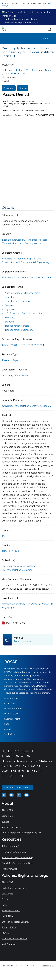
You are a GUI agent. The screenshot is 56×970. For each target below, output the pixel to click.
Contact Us (9, 734)
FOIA (4, 904)
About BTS (7, 810)
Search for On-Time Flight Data (17, 863)
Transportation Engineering (19, 329)
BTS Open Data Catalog (14, 852)
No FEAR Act (8, 916)
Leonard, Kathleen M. (17, 70)
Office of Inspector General (15, 921)
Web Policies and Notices (14, 938)
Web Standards (10, 944)
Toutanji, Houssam (14, 73)
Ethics (5, 899)
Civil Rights (7, 893)
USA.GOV (30, 965)
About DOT (7, 882)
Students (9, 321)
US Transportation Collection (17, 570)
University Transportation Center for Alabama (26, 277)
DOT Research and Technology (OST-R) (21, 832)
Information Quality (11, 910)
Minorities (10, 317)
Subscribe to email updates (17, 787)
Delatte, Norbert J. (34, 243)
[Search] (50, 29)
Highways (10, 309)
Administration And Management (22, 293)
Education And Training (17, 301)
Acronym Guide (9, 868)
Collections (9, 703)
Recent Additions (13, 708)
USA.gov (6, 933)
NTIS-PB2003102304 (32, 345)
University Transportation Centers (20, 566)
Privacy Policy (9, 927)
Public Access (11, 713)
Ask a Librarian (9, 846)
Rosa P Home (11, 698)
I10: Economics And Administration (24, 313)
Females (9, 305)
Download (8, 88)
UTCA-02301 (9, 345)
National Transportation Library (17, 857)
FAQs (4, 821)
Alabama (7, 375)
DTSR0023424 (10, 551)
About (7, 729)
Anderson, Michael (42, 70)
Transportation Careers (17, 325)
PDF (4, 535)
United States (21, 375)
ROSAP (11, 661)
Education (10, 297)
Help (6, 723)
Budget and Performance (14, 888)
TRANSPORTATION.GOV (12, 965)
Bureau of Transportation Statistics (22, 22)
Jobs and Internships (12, 827)
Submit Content (12, 718)
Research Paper (10, 360)
